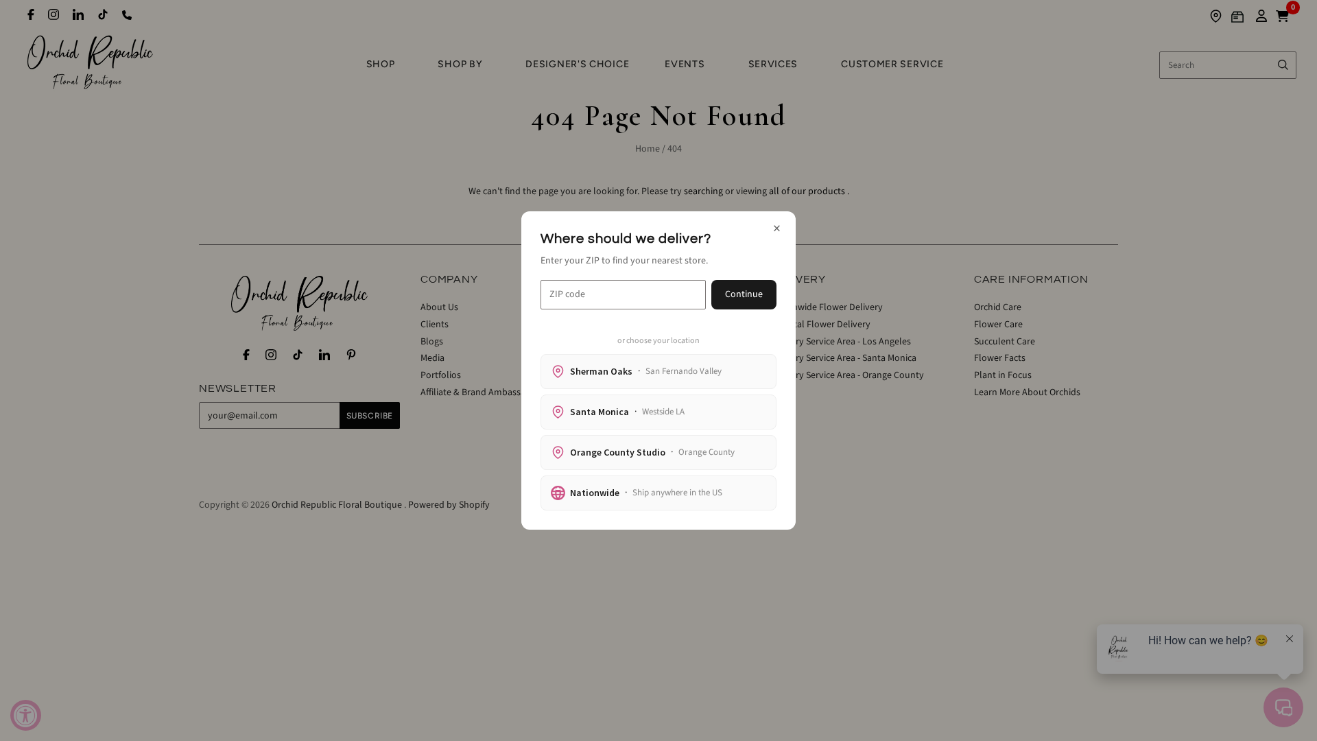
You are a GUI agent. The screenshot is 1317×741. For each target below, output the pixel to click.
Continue (744, 294)
